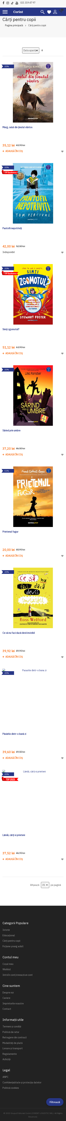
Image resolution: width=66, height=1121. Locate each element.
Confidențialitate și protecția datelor (22, 1082)
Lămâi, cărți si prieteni (14, 835)
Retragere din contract (15, 1037)
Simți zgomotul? (11, 329)
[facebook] (4, 2)
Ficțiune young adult (13, 946)
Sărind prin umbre (11, 430)
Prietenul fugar (10, 531)
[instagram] (8, 2)
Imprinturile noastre (13, 1003)
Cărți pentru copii (11, 940)
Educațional (9, 935)
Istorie (6, 929)
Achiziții (6, 1059)
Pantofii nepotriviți (12, 228)
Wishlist (7, 969)
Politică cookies (11, 1087)
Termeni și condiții (12, 1026)
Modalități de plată (13, 1043)
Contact (7, 1008)
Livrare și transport (13, 1048)
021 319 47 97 (27, 2)
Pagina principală (14, 25)
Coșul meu (8, 964)
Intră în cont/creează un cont (18, 974)
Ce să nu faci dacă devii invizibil (19, 632)
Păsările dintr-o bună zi (14, 733)
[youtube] (18, 2)
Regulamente (10, 1053)
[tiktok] (13, 2)
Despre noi (8, 992)
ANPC (5, 1076)
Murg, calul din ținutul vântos (17, 127)
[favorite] (49, 11)
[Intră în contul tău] (55, 11)
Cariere (6, 997)
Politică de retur (11, 1032)
